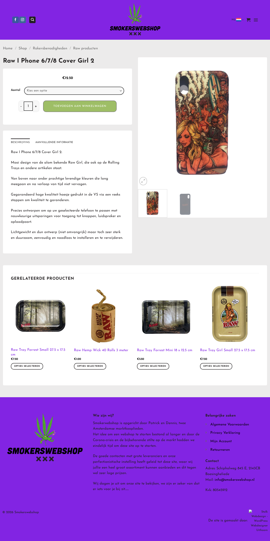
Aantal (15, 90)
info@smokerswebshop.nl (235, 480)
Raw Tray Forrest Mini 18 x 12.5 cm (164, 350)
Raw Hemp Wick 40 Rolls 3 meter (101, 350)
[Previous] (145, 122)
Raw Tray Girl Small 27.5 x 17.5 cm (227, 350)
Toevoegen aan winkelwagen (79, 106)
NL (234, 19)
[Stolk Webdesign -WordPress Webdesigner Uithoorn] (258, 520)
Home (8, 48)
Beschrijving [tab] (20, 142)
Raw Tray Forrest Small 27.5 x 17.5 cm (38, 352)
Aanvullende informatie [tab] (54, 142)
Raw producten (85, 48)
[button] (32, 20)
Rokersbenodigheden (50, 48)
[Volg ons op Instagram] (22, 20)
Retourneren (220, 450)
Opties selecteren (27, 366)
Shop (23, 48)
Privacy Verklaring (225, 433)
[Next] (259, 122)
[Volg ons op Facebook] (15, 20)
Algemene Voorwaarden (229, 424)
